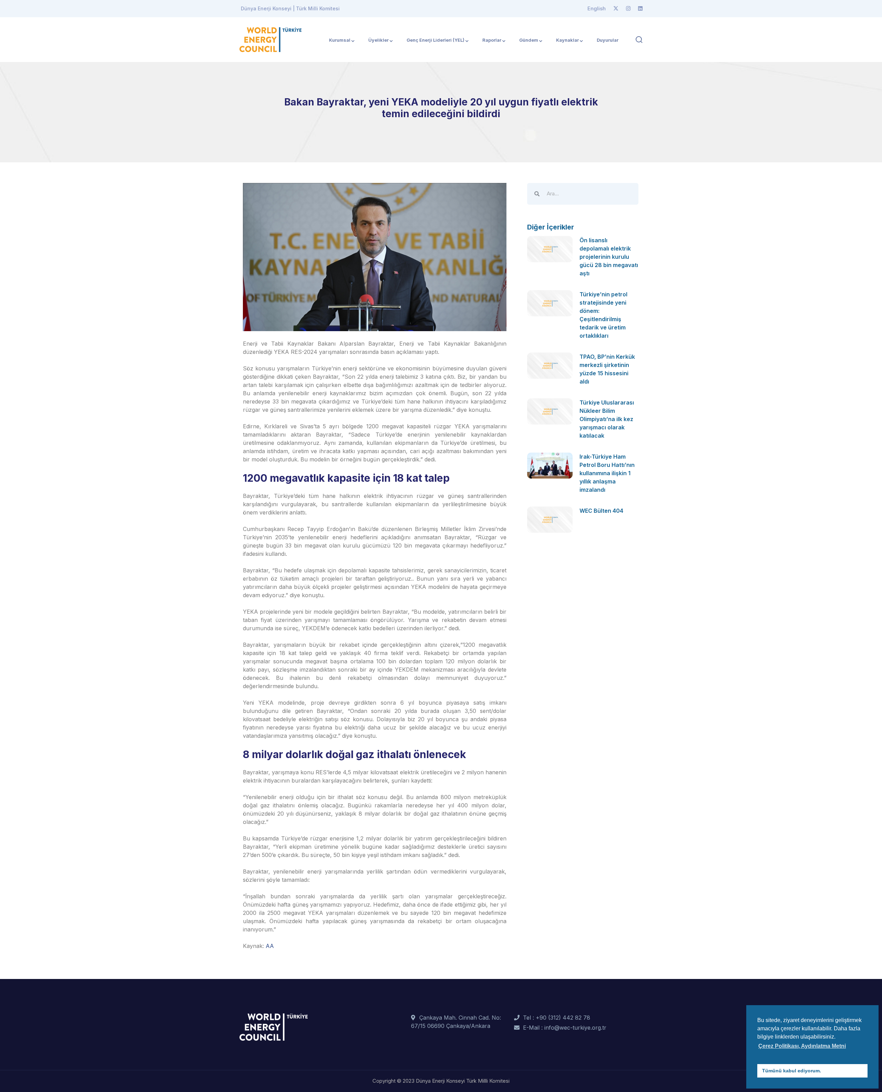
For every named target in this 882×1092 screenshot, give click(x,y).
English (596, 8)
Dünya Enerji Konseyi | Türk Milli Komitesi (290, 8)
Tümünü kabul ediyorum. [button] (791, 1070)
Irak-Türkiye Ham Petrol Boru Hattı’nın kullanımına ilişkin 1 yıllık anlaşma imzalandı (607, 473)
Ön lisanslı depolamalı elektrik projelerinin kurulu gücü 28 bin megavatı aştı (609, 257)
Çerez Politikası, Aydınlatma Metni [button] (802, 1046)
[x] (615, 8)
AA (270, 945)
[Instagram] (628, 8)
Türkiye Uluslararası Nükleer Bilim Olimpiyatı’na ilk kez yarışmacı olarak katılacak (607, 419)
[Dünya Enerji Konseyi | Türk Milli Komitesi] (270, 38)
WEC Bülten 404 (601, 510)
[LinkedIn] (640, 8)
